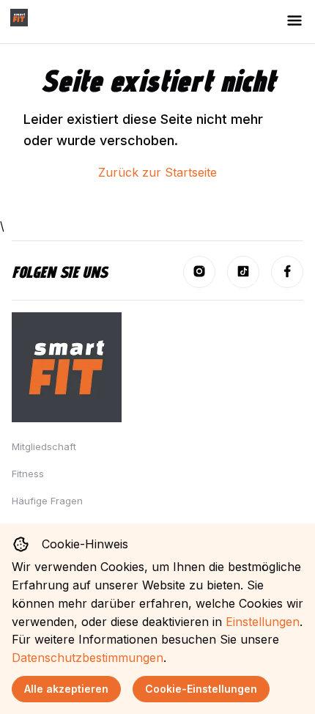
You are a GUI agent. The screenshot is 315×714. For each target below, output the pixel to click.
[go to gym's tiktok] (243, 272)
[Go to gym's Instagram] (199, 272)
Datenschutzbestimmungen (87, 657)
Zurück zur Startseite (157, 172)
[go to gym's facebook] (287, 272)
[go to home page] (19, 20)
